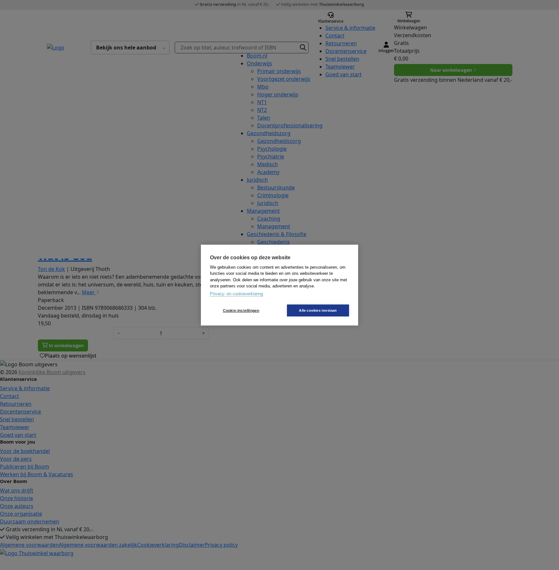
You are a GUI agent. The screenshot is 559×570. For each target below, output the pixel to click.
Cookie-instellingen (241, 310)
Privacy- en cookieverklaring (236, 293)
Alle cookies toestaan (318, 310)
